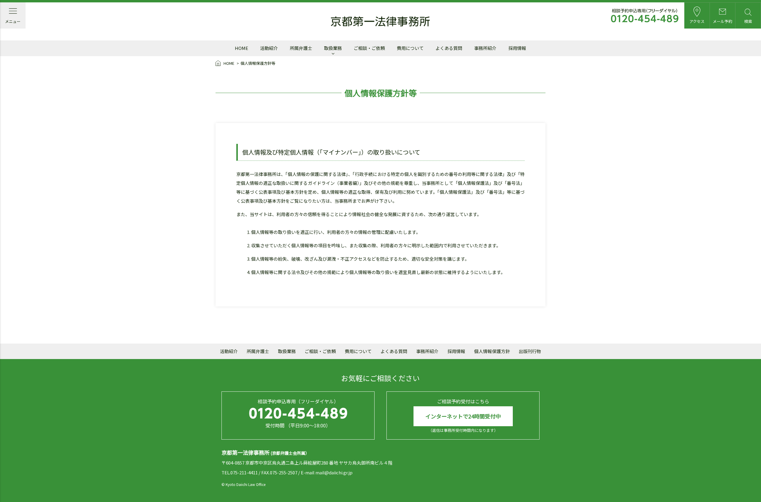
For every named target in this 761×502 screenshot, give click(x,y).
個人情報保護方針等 (257, 63)
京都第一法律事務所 (380, 21)
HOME (229, 63)
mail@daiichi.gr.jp (334, 472)
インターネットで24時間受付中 (463, 416)
